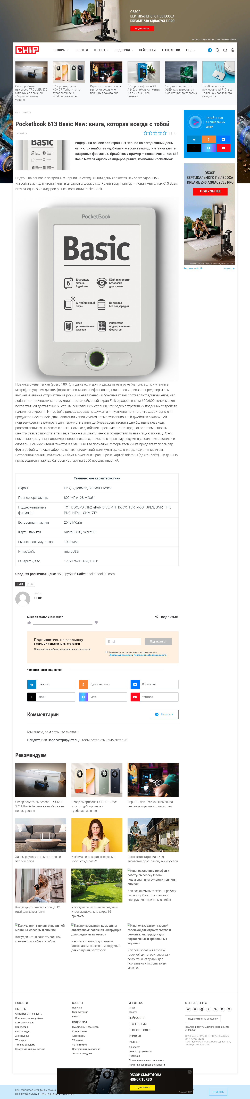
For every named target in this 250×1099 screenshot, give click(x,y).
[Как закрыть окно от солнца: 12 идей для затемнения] (40, 886)
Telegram (44, 684)
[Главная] (16, 112)
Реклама (135, 1036)
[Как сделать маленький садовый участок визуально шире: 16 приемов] (96, 886)
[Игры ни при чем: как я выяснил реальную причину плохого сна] (153, 780)
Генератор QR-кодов (140, 1051)
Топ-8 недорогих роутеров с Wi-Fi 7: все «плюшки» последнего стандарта (217, 91)
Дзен (42, 697)
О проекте (134, 1047)
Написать (167, 714)
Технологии (171, 50)
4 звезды (159, 133)
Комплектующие (24, 1022)
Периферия (21, 1027)
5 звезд (164, 133)
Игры (132, 1007)
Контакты (229, 268)
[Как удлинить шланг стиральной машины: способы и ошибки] (40, 927)
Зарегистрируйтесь (63, 740)
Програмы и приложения (86, 1049)
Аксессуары (22, 1035)
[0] (96, 622)
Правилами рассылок (121, 655)
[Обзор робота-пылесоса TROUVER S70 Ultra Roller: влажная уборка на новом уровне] (40, 780)
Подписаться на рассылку (203, 1018)
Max (93, 697)
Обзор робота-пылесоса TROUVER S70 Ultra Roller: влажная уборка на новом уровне (31, 93)
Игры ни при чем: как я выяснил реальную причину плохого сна (105, 90)
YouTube (147, 697)
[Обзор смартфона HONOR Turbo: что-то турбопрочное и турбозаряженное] (96, 780)
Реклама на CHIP (193, 268)
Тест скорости (139, 1030)
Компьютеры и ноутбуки (29, 1018)
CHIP (38, 598)
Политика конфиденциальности (147, 1064)
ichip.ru (134, 1042)
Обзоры (59, 50)
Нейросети (147, 50)
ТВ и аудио (21, 1040)
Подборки (122, 50)
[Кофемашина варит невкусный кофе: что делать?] (96, 835)
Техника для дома (25, 1044)
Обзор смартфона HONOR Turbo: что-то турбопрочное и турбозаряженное (67, 91)
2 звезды (150, 133)
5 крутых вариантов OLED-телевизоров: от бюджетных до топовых (181, 90)
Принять (218, 1092)
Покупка (77, 1007)
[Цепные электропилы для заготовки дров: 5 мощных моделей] (153, 835)
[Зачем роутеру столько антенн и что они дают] (40, 835)
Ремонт (76, 1016)
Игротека (136, 1003)
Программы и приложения (30, 1049)
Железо (133, 1012)
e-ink (30, 584)
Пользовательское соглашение (146, 1060)
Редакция (134, 1056)
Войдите (33, 740)
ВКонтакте (148, 684)
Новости (81, 50)
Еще (189, 50)
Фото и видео (22, 1031)
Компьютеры (79, 1031)
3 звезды (155, 133)
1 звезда (146, 133)
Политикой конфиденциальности (150, 655)
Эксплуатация (80, 1012)
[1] (29, 622)
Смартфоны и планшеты (28, 1013)
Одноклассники (100, 684)
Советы (99, 50)
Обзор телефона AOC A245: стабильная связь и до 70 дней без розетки (144, 91)
